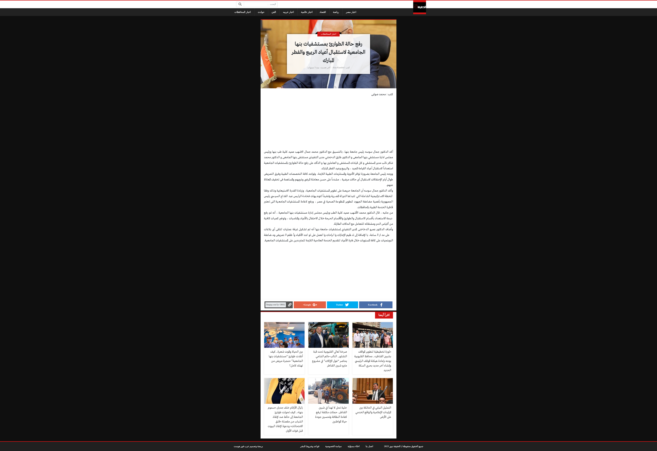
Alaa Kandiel (338, 67)
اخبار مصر (351, 12)
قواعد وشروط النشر (309, 446)
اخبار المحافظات (242, 12)
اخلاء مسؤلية (354, 446)
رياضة (336, 12)
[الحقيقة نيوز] (419, 7)
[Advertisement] (328, 124)
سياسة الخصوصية (333, 446)
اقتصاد (323, 12)
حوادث (261, 12)
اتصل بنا (369, 446)
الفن (274, 12)
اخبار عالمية (307, 12)
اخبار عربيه (288, 12)
